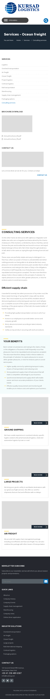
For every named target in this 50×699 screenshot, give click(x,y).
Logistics (5, 65)
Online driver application (12, 617)
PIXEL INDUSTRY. (30, 695)
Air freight (5, 72)
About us (6, 595)
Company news (8, 614)
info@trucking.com (8, 676)
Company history (9, 599)
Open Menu (13, 20)
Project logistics (7, 80)
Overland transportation (10, 68)
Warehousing (6, 91)
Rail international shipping (12, 647)
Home (19, 40)
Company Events (9, 602)
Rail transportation (8, 87)
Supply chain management (11, 95)
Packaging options (8, 99)
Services (27, 40)
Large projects (8, 643)
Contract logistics (8, 84)
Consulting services (40, 40)
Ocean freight (6, 76)
